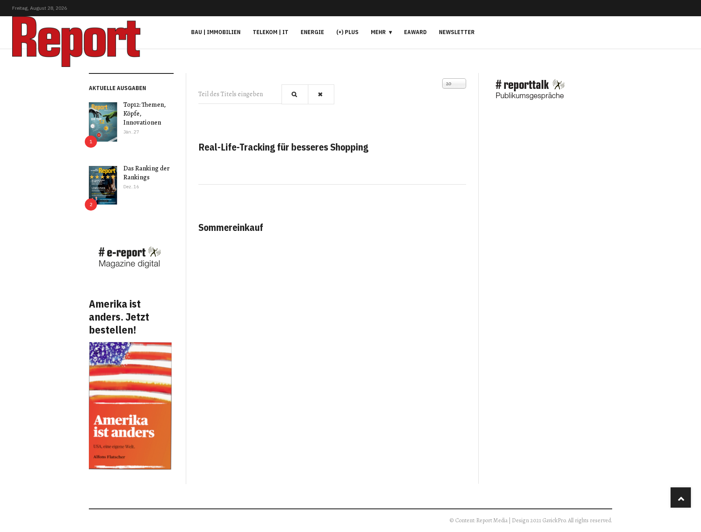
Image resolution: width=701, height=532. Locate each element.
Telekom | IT (270, 32)
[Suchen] (295, 94)
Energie (312, 32)
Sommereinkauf (230, 227)
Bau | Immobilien (216, 32)
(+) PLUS (347, 32)
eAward (415, 32)
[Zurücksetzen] (321, 94)
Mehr (378, 32)
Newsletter (457, 32)
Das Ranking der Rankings (146, 173)
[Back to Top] (681, 497)
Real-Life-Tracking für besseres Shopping (283, 146)
